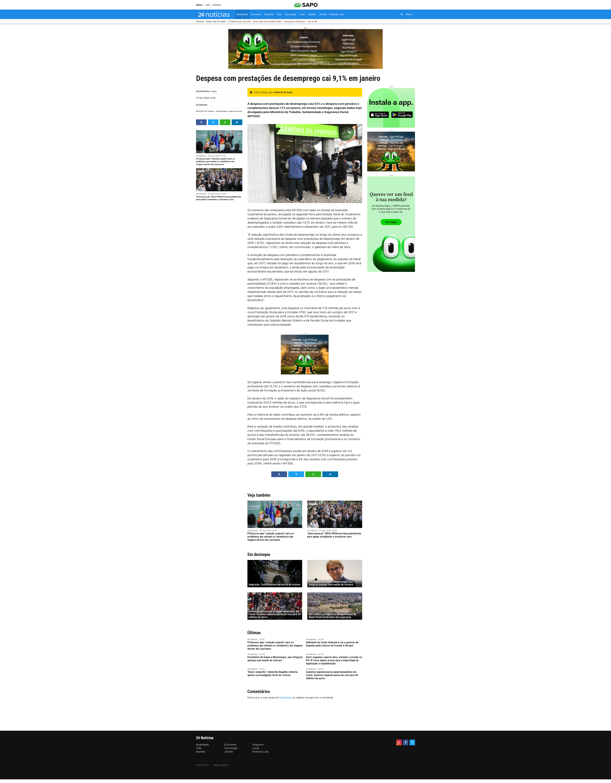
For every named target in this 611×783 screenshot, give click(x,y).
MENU (199, 5)
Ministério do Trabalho (205, 111)
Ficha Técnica (202, 765)
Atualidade (201, 104)
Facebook (285, 697)
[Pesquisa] (401, 14)
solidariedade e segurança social (229, 111)
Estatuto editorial (220, 765)
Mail (208, 5)
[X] (412, 742)
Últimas (254, 632)
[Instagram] (399, 742)
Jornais (216, 5)
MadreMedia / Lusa (206, 91)
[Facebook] (405, 742)
